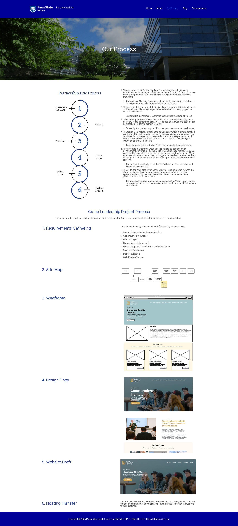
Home (149, 8)
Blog (185, 8)
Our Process (173, 8)
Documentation (199, 8)
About (159, 8)
